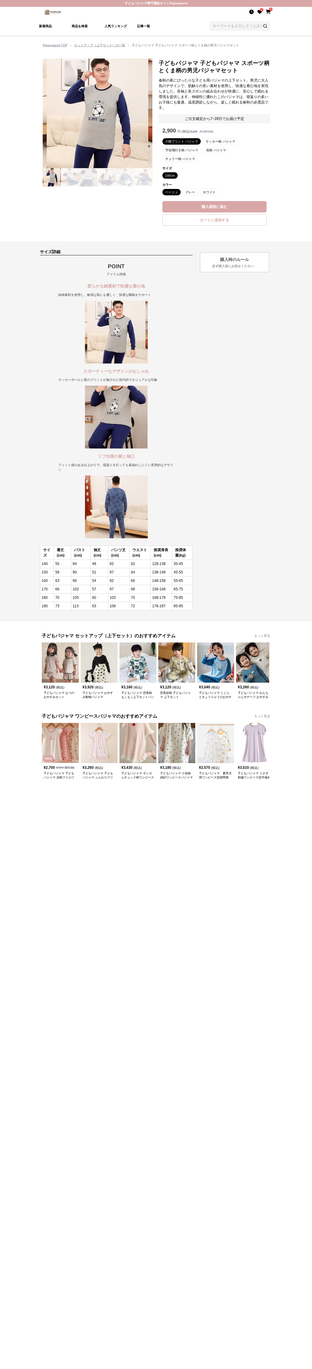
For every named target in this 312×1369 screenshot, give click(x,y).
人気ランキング (116, 26)
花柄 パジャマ (216, 150)
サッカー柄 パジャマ (220, 141)
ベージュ (171, 192)
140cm (170, 175)
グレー (190, 192)
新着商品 (45, 26)
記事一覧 (143, 26)
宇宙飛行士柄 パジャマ (181, 150)
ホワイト (209, 192)
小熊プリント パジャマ (181, 141)
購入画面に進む (214, 207)
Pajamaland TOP (55, 45)
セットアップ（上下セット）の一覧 (99, 45)
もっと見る (262, 635)
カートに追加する (214, 220)
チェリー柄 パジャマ (180, 159)
